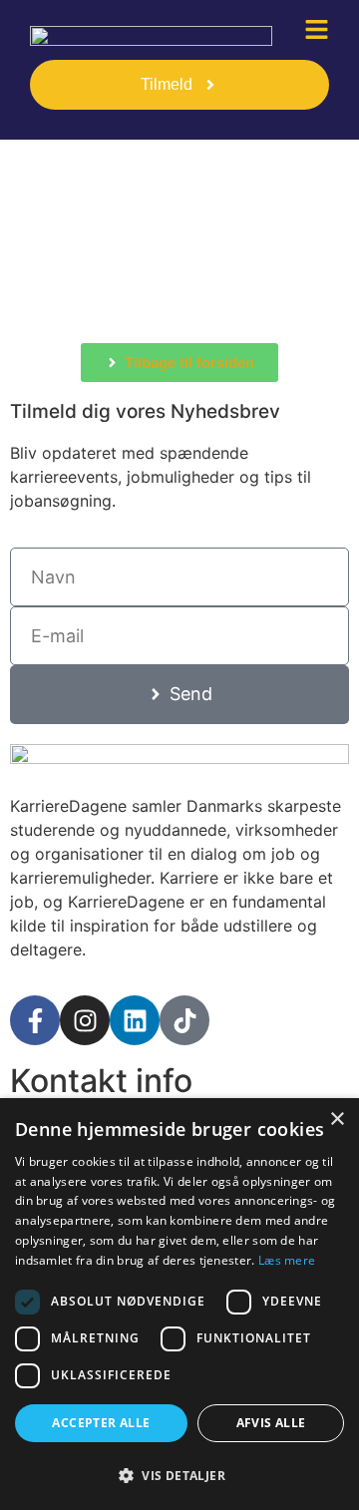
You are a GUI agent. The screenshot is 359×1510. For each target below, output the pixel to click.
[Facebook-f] (35, 1020)
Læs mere (286, 1260)
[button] (179, 1475)
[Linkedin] (135, 1020)
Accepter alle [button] (101, 1422)
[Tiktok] (184, 1020)
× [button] (336, 1119)
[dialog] (179, 1304)
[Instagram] (85, 1020)
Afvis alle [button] (271, 1422)
